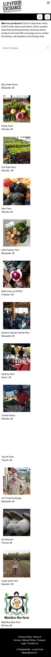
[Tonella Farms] (16, 398)
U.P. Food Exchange (11, 498)
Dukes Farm (7, 125)
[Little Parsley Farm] (16, 232)
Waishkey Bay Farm (11, 622)
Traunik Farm (7, 456)
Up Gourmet (7, 539)
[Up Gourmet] (16, 522)
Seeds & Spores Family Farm (15, 332)
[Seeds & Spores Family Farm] (16, 315)
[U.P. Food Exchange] (16, 480)
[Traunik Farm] (16, 439)
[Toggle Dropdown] (40, 17)
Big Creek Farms (9, 84)
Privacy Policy (25, 636)
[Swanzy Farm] (16, 356)
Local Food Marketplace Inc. (32, 651)
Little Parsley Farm (10, 249)
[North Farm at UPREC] (16, 274)
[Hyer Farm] (16, 191)
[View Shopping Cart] (47, 17)
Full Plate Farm (8, 167)
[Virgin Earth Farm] (16, 563)
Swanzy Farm (8, 374)
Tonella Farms (8, 415)
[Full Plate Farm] (16, 149)
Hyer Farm (6, 208)
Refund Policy (29, 640)
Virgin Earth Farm (9, 580)
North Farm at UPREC (12, 291)
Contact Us (32, 643)
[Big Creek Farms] (16, 67)
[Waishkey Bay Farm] (16, 604)
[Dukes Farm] (16, 108)
